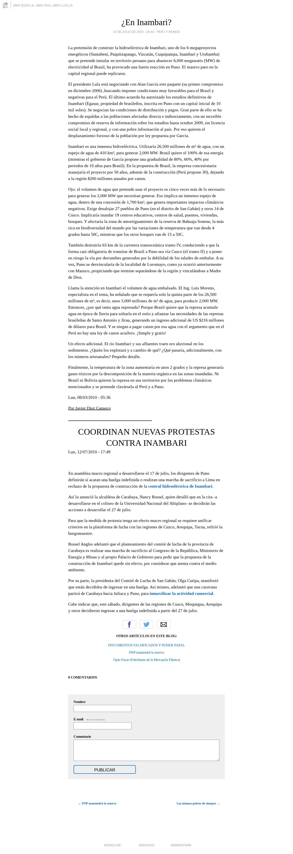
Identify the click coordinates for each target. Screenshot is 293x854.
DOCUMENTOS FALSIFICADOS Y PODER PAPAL (146, 645)
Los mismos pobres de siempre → (198, 803)
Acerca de (112, 845)
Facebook (129, 624)
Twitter (146, 624)
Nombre (80, 702)
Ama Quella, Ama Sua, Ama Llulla (43, 5)
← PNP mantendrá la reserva (97, 803)
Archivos (146, 845)
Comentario (82, 736)
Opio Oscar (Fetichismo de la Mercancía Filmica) (146, 660)
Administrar (181, 845)
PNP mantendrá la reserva (146, 652)
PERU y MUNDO (168, 31)
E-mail (90, 719)
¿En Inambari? (146, 22)
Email (164, 624)
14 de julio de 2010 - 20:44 (133, 31)
